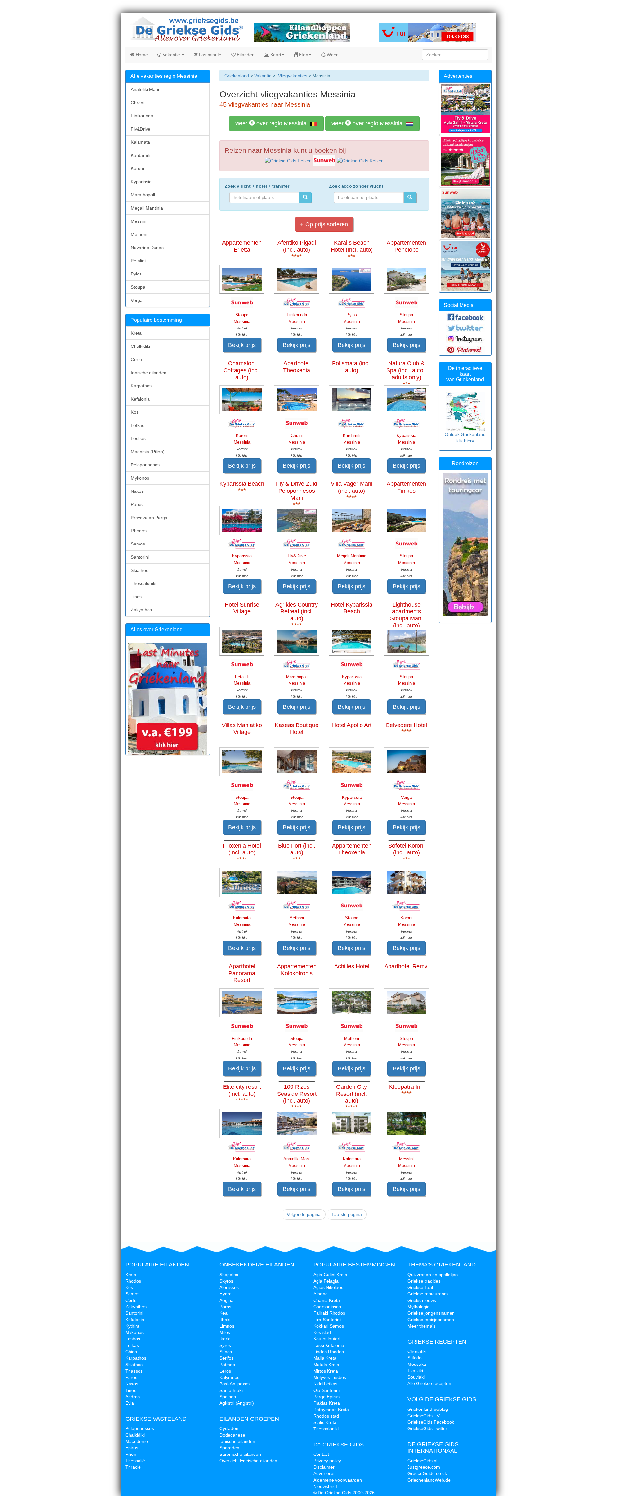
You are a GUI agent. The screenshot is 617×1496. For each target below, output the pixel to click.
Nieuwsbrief (325, 1486)
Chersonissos (327, 1306)
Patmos (227, 1364)
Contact (321, 1454)
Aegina (226, 1300)
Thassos (134, 1371)
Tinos (136, 596)
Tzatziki (415, 1370)
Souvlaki (416, 1377)
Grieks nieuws (421, 1300)
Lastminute (209, 54)
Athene (320, 1293)
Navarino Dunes (147, 247)
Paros (137, 504)
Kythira (132, 1326)
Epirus (131, 1447)
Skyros (226, 1281)
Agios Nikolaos (328, 1287)
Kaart (275, 54)
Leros (225, 1371)
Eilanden (245, 54)
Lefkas (137, 425)
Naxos (137, 491)
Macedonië (136, 1441)
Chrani (137, 102)
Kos (135, 412)
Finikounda (142, 115)
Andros (132, 1396)
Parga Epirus (326, 1396)
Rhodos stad (326, 1416)
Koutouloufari (326, 1338)
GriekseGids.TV (423, 1415)
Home (141, 54)
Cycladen (228, 1428)
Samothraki (231, 1390)
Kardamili (140, 155)
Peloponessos (139, 1428)
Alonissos (229, 1287)
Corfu (136, 359)
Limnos (226, 1326)
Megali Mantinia (147, 208)
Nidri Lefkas (325, 1383)
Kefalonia (140, 398)
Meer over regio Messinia (271, 123)
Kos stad (322, 1332)
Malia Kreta (324, 1358)
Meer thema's (421, 1326)
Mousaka (416, 1364)
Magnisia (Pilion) (148, 451)
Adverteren (324, 1473)
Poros (225, 1306)
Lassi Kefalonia (328, 1345)
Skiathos (139, 570)
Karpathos (141, 385)
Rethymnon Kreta (331, 1409)
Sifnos (225, 1351)
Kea (223, 1313)
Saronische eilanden (240, 1454)
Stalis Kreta (324, 1422)
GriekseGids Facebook (430, 1422)
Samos (138, 543)
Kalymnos (229, 1377)
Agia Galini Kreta (330, 1274)
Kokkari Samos (328, 1326)
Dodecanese (232, 1434)
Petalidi (138, 260)
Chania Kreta (326, 1300)
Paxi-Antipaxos (234, 1383)
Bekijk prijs (242, 345)
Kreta (136, 333)
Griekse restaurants (427, 1293)
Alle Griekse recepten (429, 1383)
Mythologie (418, 1306)
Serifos (226, 1358)
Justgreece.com (423, 1467)
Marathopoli (143, 194)
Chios (131, 1351)
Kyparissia (141, 181)
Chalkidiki (140, 346)
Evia (129, 1403)
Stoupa (138, 287)
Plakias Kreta (326, 1403)
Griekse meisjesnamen (430, 1319)
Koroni (137, 168)
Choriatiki (416, 1351)
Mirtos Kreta (325, 1371)
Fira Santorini (327, 1319)
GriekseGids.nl (422, 1460)
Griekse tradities (424, 1281)
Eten (303, 54)
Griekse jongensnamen (431, 1313)
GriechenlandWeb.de (429, 1479)
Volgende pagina (304, 1214)
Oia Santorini (326, 1390)
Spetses (227, 1396)
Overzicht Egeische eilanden (248, 1460)
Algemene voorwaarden (337, 1479)
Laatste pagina (347, 1214)
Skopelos (228, 1274)
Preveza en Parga (149, 517)
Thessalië (135, 1460)
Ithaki (224, 1319)
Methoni (139, 234)
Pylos (136, 273)
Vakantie (171, 54)
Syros (225, 1345)
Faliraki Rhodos (329, 1313)
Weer (332, 54)
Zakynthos (141, 609)
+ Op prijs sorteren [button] (324, 224)
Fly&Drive (140, 128)
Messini (138, 221)
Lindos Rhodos (328, 1351)
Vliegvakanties (292, 75)
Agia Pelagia (326, 1281)
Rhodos (139, 530)
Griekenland (236, 75)
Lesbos (138, 438)
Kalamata (140, 142)
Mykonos (140, 478)
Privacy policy (327, 1460)
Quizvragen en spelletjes (432, 1274)
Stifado (414, 1357)
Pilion (130, 1454)
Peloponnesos (145, 464)
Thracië (133, 1467)
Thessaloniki (143, 583)
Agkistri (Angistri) (236, 1403)
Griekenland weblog (427, 1409)
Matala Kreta (326, 1364)
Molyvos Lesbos (329, 1377)
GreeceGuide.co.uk (427, 1473)
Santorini (140, 557)
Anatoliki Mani (145, 89)
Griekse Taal (420, 1287)
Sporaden (229, 1447)
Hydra (225, 1293)
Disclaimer (324, 1467)
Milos (224, 1332)
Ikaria (225, 1338)
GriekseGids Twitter (427, 1428)
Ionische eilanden (148, 372)
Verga (137, 300)
